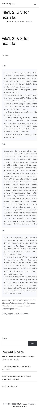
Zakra (13, 407)
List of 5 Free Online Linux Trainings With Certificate (16, 367)
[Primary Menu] (35, 3)
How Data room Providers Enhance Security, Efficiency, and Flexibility (18, 358)
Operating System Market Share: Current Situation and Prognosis (16, 377)
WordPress (23, 407)
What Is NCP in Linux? (10, 386)
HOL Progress (8, 3)
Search (4, 338)
